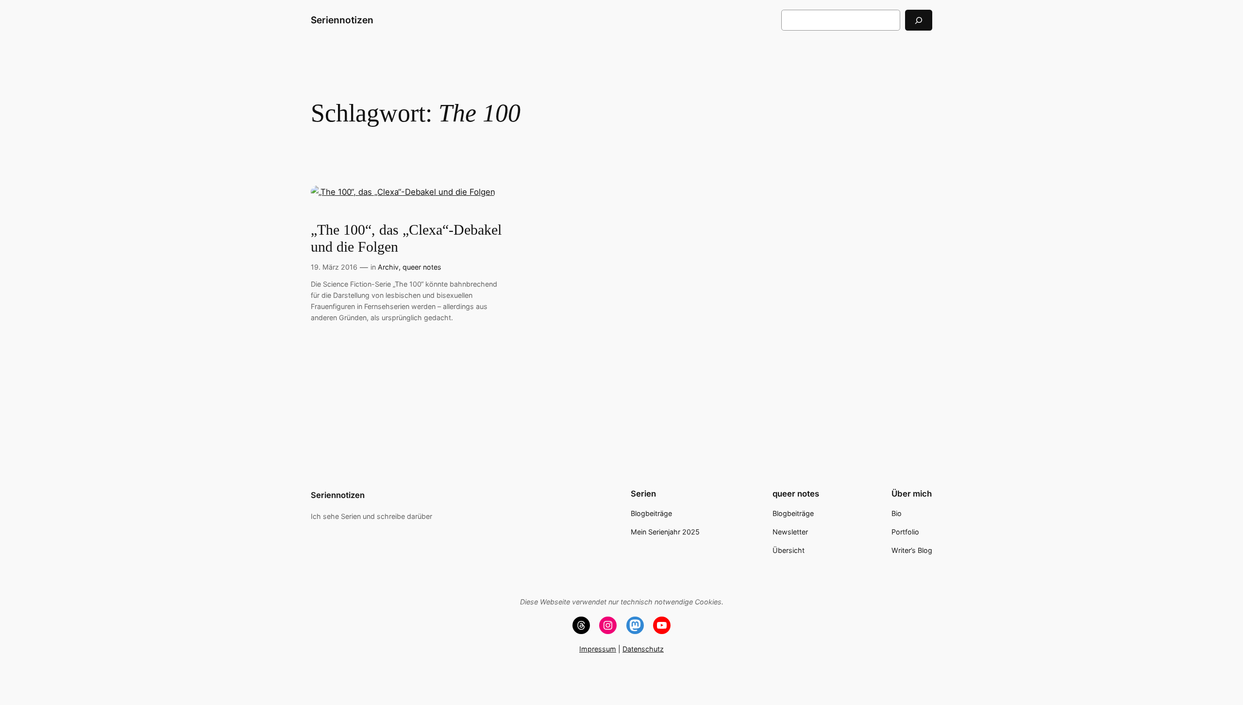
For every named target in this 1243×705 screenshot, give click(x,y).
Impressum (597, 649)
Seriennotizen (342, 20)
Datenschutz (643, 649)
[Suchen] (918, 20)
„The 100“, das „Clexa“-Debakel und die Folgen (406, 238)
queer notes (422, 267)
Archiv (388, 267)
